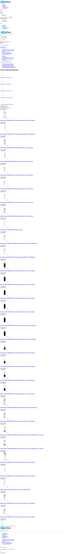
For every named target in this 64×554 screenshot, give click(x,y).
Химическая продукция (6, 54)
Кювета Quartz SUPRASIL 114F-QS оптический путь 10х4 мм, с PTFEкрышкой (17, 503)
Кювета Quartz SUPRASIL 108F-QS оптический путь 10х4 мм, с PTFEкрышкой (17, 421)
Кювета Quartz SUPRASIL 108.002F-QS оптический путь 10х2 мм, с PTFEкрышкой (18, 407)
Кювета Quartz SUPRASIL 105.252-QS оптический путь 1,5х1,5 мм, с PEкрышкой (18, 325)
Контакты (4, 6)
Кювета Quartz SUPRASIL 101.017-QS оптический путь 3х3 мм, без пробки (16, 175)
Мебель (3, 51)
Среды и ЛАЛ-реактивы (6, 52)
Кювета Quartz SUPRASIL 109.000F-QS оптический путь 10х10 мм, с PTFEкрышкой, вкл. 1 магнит (22, 434)
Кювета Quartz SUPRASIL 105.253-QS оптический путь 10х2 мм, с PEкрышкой (17, 352)
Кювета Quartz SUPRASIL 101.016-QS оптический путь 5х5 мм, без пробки (16, 161)
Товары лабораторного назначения (8, 49)
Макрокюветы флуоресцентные (7, 64)
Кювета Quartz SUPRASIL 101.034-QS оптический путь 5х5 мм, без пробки (16, 188)
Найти (11, 17)
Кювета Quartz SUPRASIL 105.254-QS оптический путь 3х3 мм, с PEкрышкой (17, 380)
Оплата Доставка (5, 534)
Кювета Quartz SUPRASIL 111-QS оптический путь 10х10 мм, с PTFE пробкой (17, 462)
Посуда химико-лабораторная (7, 53)
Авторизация (4, 21)
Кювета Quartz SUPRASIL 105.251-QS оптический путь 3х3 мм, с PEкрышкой (17, 298)
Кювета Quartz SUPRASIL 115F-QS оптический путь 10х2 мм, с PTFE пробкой (17, 516)
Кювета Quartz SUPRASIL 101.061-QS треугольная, (11, 229)
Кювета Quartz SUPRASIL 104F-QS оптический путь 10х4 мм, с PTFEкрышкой (17, 257)
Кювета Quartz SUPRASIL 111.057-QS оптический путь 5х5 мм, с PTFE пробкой (17, 475)
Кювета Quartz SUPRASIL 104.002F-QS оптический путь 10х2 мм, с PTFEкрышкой (18, 243)
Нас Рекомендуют (5, 536)
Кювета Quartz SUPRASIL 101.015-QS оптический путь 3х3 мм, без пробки (16, 147)
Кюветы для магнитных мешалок (8, 63)
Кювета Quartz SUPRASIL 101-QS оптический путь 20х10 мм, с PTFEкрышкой (17, 134)
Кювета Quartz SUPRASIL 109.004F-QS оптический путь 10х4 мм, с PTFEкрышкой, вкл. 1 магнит (21, 448)
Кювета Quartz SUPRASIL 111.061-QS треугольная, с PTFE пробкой (15, 489)
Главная (3, 4)
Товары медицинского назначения (8, 50)
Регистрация (4, 20)
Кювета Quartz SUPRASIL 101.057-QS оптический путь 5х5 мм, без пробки (16, 202)
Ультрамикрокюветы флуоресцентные (8, 67)
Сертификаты (4, 8)
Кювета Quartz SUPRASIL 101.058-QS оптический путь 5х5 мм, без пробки (16, 216)
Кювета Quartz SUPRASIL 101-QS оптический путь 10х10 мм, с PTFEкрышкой (17, 120)
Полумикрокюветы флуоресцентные (8, 66)
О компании (4, 5)
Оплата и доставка (5, 7)
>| (2, 524)
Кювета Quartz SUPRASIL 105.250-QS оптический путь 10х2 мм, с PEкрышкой (17, 270)
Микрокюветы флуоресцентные (7, 65)
